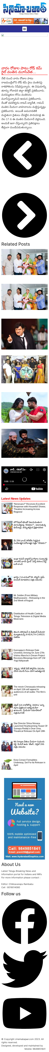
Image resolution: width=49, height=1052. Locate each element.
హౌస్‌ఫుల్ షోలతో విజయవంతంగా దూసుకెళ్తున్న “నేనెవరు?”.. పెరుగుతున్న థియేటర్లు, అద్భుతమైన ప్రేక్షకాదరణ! (23, 314)
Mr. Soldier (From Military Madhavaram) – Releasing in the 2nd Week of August (24, 461)
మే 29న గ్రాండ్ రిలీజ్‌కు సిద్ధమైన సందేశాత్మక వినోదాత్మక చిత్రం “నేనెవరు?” (22, 352)
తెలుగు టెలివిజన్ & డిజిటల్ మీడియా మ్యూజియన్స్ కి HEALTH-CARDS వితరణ (29, 634)
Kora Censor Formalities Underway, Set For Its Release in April (29, 762)
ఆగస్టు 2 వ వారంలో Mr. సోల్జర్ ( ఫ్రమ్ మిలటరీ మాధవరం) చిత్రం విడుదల (23, 426)
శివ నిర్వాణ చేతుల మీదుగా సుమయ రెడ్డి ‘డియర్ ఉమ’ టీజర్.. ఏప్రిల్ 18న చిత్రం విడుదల (29, 744)
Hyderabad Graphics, (12, 1049)
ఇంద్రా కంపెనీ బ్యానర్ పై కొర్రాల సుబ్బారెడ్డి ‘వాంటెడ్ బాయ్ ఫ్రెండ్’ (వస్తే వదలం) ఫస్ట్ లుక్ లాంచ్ (22, 387)
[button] (24, 29)
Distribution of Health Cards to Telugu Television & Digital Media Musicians (30, 616)
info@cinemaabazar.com (14, 880)
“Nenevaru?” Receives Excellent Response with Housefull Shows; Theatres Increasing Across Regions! (23, 279)
